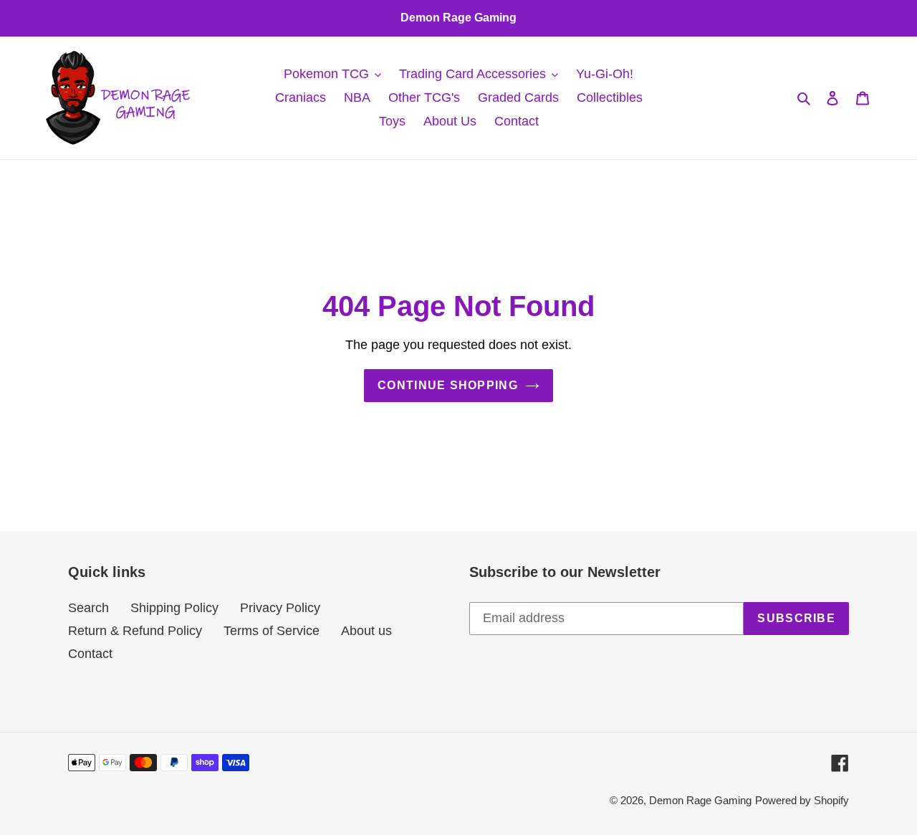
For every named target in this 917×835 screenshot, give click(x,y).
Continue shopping (448, 385)
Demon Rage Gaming (700, 800)
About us (366, 631)
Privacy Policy (280, 608)
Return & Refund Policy (135, 631)
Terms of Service (272, 631)
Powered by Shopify (802, 800)
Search (88, 608)
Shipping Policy (174, 608)
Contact (90, 653)
